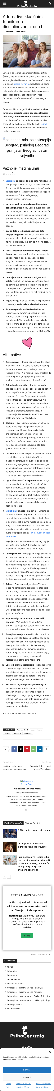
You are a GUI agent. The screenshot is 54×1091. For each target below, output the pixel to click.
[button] (49, 1051)
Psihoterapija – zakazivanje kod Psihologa (23, 987)
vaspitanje (28, 733)
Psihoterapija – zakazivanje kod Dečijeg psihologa (27, 1000)
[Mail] (27, 810)
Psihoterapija (10, 971)
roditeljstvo (17, 733)
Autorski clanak (22, 730)
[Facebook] (14, 749)
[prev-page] (4, 877)
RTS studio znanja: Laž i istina (34, 830)
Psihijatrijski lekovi (12, 1008)
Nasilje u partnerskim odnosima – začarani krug (14, 767)
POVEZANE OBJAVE (13, 823)
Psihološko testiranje (14, 983)
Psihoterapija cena (13, 1004)
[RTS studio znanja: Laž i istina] (10, 833)
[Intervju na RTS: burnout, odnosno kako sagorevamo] (10, 847)
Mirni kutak (11, 511)
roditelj (44, 124)
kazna (40, 730)
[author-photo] (27, 784)
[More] (46, 749)
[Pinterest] (27, 749)
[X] (20, 749)
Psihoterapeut (10, 975)
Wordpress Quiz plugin (41, 954)
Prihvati (27, 1069)
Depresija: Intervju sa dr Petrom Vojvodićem (40, 767)
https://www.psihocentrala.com (27, 793)
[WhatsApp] (33, 749)
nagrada (7, 733)
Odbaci (27, 1077)
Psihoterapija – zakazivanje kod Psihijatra (23, 992)
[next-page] (9, 877)
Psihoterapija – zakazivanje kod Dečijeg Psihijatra (27, 996)
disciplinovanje (21, 84)
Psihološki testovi (12, 979)
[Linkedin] (40, 749)
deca (32, 730)
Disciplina (11, 181)
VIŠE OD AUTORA (32, 823)
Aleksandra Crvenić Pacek (16, 31)
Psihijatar (8, 966)
